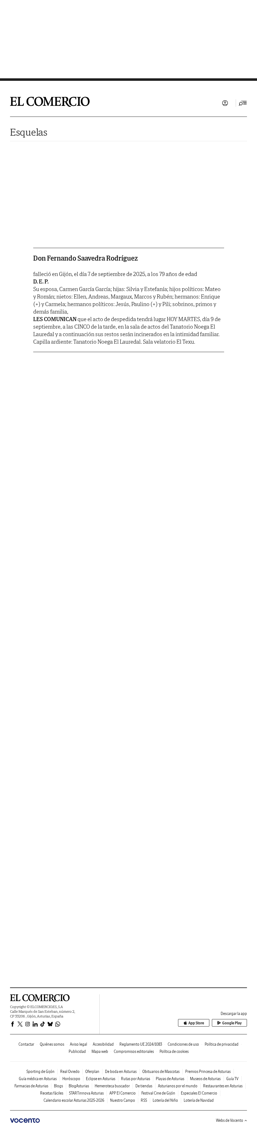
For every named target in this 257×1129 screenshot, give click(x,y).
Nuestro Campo (122, 1100)
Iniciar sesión (225, 103)
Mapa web (100, 1051)
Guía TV (232, 1078)
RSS (144, 1100)
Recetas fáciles (51, 1093)
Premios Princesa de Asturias (208, 1071)
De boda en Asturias (121, 1071)
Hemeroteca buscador (112, 1086)
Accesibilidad (103, 1044)
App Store (196, 1023)
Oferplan (92, 1071)
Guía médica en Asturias (38, 1078)
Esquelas (28, 132)
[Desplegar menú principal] (243, 103)
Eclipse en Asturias (100, 1078)
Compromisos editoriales (134, 1051)
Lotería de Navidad (199, 1100)
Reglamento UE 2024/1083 (140, 1044)
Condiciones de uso (183, 1044)
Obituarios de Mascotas (161, 1071)
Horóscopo (71, 1078)
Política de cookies (174, 1051)
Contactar (26, 1044)
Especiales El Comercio (199, 1093)
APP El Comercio (122, 1093)
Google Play (232, 1023)
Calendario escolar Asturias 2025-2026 (74, 1100)
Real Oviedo (70, 1071)
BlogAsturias (79, 1086)
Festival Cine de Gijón (158, 1093)
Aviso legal (78, 1044)
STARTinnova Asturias (86, 1093)
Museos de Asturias (205, 1078)
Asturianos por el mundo (177, 1086)
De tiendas (143, 1086)
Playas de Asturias (170, 1078)
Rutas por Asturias (135, 1078)
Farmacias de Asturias (31, 1086)
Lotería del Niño (165, 1100)
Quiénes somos (52, 1044)
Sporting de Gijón (40, 1071)
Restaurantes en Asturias (223, 1086)
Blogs (58, 1086)
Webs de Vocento (229, 1120)
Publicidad (77, 1051)
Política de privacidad (222, 1044)
